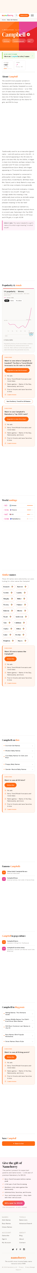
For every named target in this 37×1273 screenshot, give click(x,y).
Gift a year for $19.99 (13, 1203)
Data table (9, 340)
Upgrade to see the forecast (17, 370)
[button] (18, 1143)
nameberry (18, 1258)
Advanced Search (25, 1223)
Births (12, 300)
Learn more (11, 395)
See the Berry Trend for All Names (18, 401)
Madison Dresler (9, 30)
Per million (19, 300)
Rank (6, 300)
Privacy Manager (30, 1267)
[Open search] (16, 15)
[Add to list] (28, 34)
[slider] (30, 334)
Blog (20, 1235)
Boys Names (6, 1223)
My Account (6, 1242)
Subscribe (24, 15)
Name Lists (23, 1220)
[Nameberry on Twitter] (13, 1249)
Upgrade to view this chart (16, 419)
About (21, 1239)
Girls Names (6, 1220)
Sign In (4, 1239)
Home (3, 20)
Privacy (21, 1267)
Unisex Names (7, 1227)
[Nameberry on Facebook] (17, 1249)
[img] (18, 318)
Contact (22, 1242)
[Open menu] (32, 15)
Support (18, 1270)
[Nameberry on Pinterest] (20, 1249)
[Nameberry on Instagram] (24, 1249)
